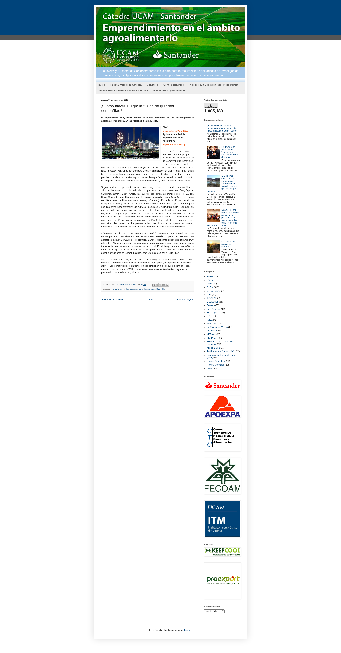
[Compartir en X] (160, 285)
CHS (209, 294)
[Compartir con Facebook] (163, 285)
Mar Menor (212, 338)
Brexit (209, 283)
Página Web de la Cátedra (126, 84)
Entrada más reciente (112, 299)
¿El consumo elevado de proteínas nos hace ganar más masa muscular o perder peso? (222, 128)
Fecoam (211, 305)
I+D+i (209, 316)
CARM (210, 287)
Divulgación (212, 302)
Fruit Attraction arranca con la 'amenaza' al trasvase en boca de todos (229, 152)
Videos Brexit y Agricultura (169, 90)
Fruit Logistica (213, 312)
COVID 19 (212, 298)
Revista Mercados (215, 365)
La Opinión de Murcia (217, 327)
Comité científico (173, 84)
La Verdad (212, 331)
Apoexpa (211, 276)
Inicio (101, 84)
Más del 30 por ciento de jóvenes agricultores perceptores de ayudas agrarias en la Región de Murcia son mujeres (223, 218)
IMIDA (210, 320)
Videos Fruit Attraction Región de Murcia (123, 90)
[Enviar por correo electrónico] (153, 285)
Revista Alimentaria (216, 361)
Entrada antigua (185, 299)
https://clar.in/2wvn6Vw (175, 131)
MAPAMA (211, 334)
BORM (210, 280)
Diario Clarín (161, 289)
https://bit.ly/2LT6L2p (174, 144)
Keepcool (211, 323)
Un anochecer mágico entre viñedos (228, 244)
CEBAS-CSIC (213, 291)
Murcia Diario (213, 348)
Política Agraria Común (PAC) (221, 351)
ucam (209, 368)
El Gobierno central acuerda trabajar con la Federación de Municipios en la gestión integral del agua (222, 183)
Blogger (188, 630)
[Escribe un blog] (157, 285)
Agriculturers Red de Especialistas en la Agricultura (133, 289)
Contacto (152, 84)
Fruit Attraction (214, 309)
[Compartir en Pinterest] (167, 285)
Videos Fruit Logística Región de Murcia (213, 84)
